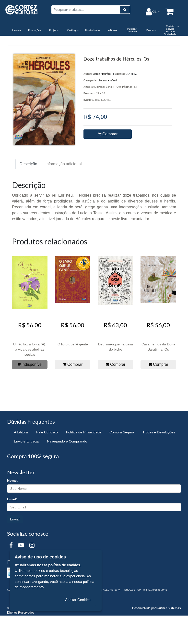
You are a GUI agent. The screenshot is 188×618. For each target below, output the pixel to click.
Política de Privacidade (83, 432)
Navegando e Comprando (67, 441)
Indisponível (32, 364)
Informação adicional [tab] (64, 164)
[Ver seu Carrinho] (167, 11)
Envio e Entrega (26, 441)
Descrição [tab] (28, 164)
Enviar (15, 519)
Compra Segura (121, 432)
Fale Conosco (47, 432)
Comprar (109, 134)
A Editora (21, 432)
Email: (12, 499)
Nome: (12, 480)
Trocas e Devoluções (158, 432)
